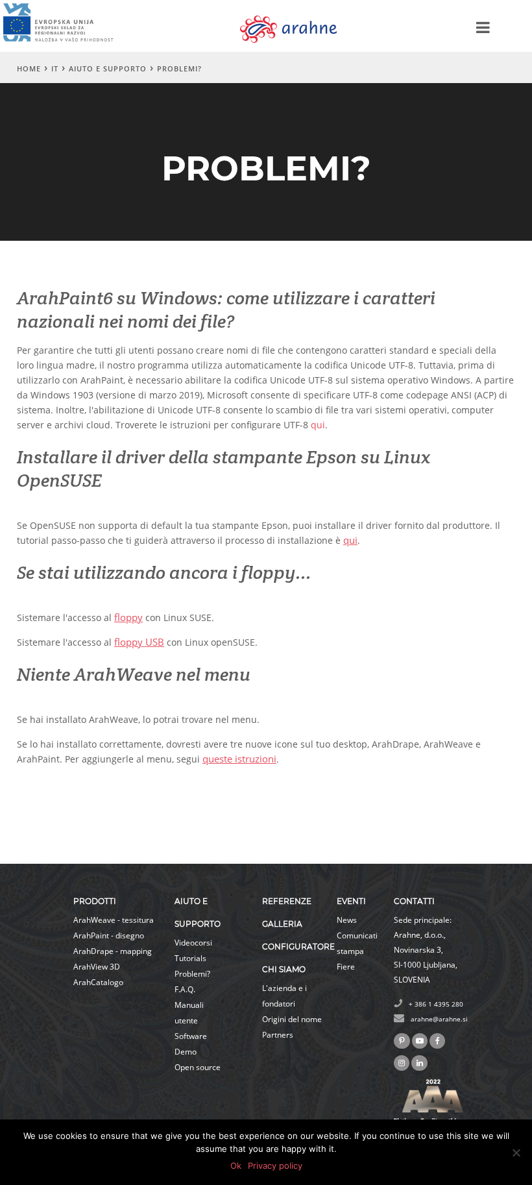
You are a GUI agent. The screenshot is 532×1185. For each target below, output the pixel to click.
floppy (128, 617)
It (54, 68)
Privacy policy (275, 1165)
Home (29, 68)
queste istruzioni (239, 758)
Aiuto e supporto (108, 68)
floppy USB (139, 641)
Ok (235, 1165)
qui (318, 425)
